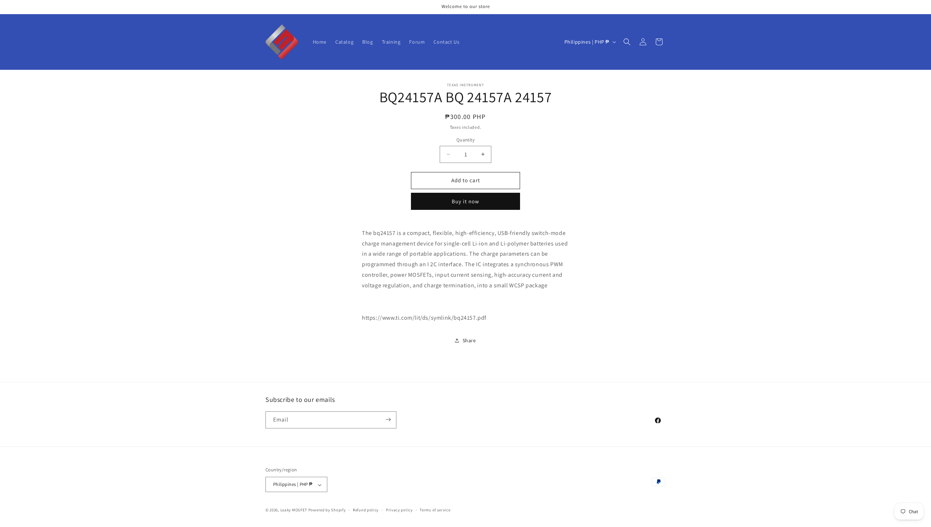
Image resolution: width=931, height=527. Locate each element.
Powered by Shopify (327, 510)
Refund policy (366, 509)
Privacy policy (399, 509)
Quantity (465, 140)
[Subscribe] (388, 419)
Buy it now (465, 201)
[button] (627, 42)
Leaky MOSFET (293, 510)
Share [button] (469, 340)
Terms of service (435, 509)
